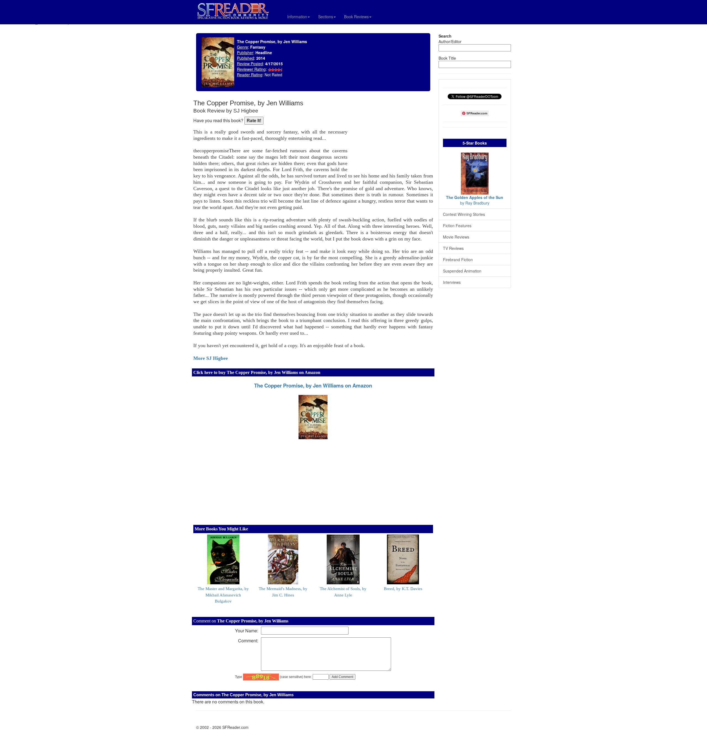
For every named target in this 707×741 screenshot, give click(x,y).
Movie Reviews (456, 237)
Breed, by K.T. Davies (403, 588)
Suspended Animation (462, 271)
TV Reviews (453, 248)
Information (297, 16)
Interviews (452, 282)
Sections (325, 16)
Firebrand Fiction (458, 259)
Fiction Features (457, 225)
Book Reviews (356, 16)
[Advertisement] (391, 135)
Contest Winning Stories (464, 214)
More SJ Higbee (210, 358)
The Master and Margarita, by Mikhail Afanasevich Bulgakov (223, 595)
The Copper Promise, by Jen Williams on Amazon (313, 385)
